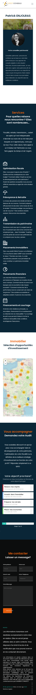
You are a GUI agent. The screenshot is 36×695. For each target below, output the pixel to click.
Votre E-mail (6, 574)
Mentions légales (7, 689)
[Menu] (32, 4)
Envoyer (9, 610)
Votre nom (22, 564)
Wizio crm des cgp (18, 687)
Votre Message (7, 584)
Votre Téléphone (23, 574)
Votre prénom (7, 564)
